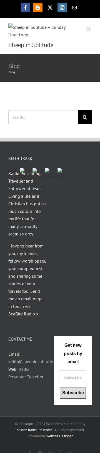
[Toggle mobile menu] (89, 29)
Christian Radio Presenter (33, 430)
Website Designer (59, 436)
